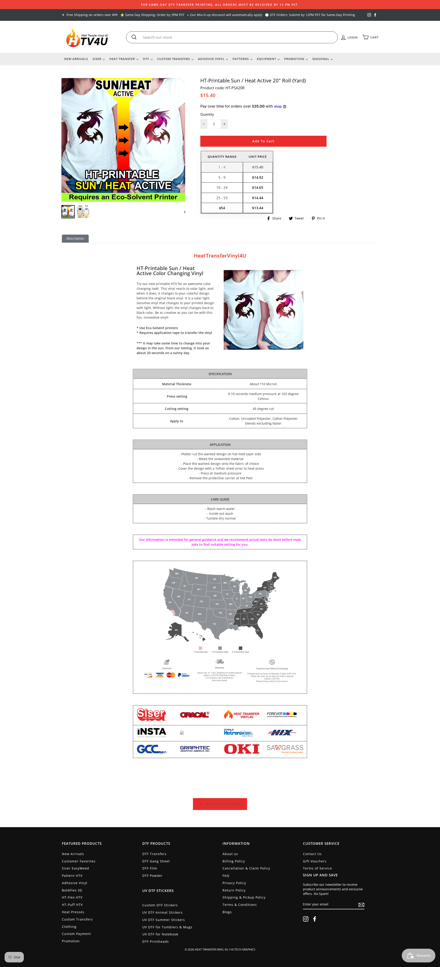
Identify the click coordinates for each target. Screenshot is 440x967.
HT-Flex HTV (72, 897)
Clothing (69, 926)
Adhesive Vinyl (212, 59)
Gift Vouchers (315, 861)
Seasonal (321, 59)
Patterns (241, 59)
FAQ (226, 875)
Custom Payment (76, 934)
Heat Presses (73, 912)
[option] (220, 4)
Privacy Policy (234, 883)
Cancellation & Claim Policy (246, 868)
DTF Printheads (155, 941)
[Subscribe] (361, 904)
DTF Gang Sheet (156, 861)
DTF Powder (152, 875)
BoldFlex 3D (72, 890)
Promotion (294, 59)
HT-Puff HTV (72, 904)
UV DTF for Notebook (160, 934)
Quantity (207, 114)
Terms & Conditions (240, 904)
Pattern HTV (72, 875)
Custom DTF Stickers (160, 905)
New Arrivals (76, 59)
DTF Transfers (154, 854)
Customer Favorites (79, 861)
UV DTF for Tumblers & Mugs (167, 927)
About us (230, 854)
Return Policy (234, 890)
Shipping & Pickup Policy (244, 897)
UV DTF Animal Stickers (162, 912)
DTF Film (149, 868)
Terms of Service (317, 868)
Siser (97, 59)
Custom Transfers (174, 59)
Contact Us (312, 854)
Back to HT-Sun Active (223, 804)
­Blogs (227, 912)
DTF (146, 59)
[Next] (182, 211)
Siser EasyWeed (75, 868)
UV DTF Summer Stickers (163, 920)
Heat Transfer (122, 59)
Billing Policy (234, 861)
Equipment (267, 59)
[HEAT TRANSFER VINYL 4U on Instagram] (305, 919)
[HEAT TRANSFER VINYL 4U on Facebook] (314, 919)
